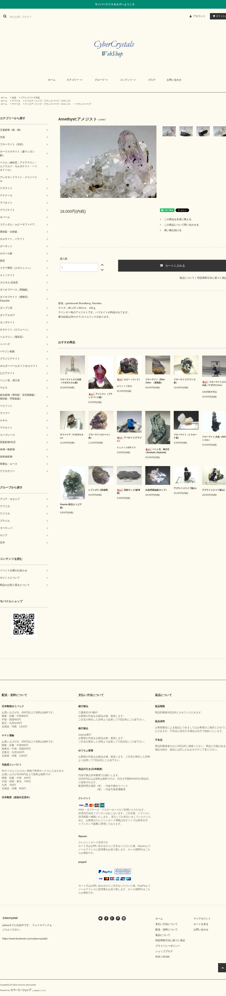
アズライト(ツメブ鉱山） (186, 488)
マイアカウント (202, 918)
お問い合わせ (174, 79)
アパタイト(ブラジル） (129, 439)
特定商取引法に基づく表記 (170, 940)
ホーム (51, 79)
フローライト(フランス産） (185, 381)
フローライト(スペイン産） (99, 436)
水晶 (14, 97)
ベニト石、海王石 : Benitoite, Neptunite (157, 451)
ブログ (151, 79)
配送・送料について (166, 929)
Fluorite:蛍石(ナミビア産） (71, 506)
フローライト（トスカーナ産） (185, 436)
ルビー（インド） (132, 379)
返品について (187, 277)
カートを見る (201, 924)
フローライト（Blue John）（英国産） (155, 381)
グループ (100, 79)
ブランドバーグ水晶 (30, 97)
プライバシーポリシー (167, 945)
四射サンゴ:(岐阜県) (128, 491)
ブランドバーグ (83, 104)
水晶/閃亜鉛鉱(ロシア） (156, 490)
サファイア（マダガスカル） (71, 436)
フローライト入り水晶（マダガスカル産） (70, 381)
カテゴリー (73, 79)
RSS (157, 956)
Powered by (5, 990)
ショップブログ (164, 951)
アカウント (199, 16)
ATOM (166, 956)
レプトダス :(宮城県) (98, 490)
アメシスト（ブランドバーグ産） (100, 395)
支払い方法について (166, 924)
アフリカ (16, 101)
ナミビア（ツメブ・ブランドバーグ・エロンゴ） (48, 101)
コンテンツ (126, 79)
